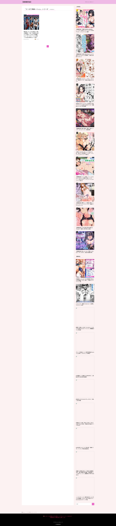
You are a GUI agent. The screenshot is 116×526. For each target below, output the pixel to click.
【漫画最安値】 (27, 2)
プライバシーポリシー (58, 522)
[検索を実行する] (93, 504)
